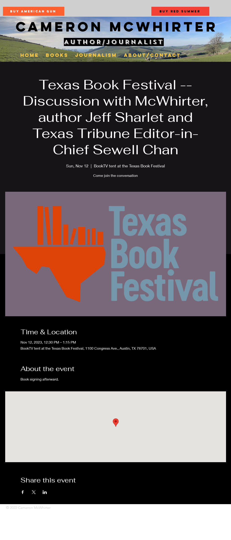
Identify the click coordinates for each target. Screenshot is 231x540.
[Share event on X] (34, 492)
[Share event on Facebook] (23, 492)
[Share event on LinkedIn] (45, 492)
